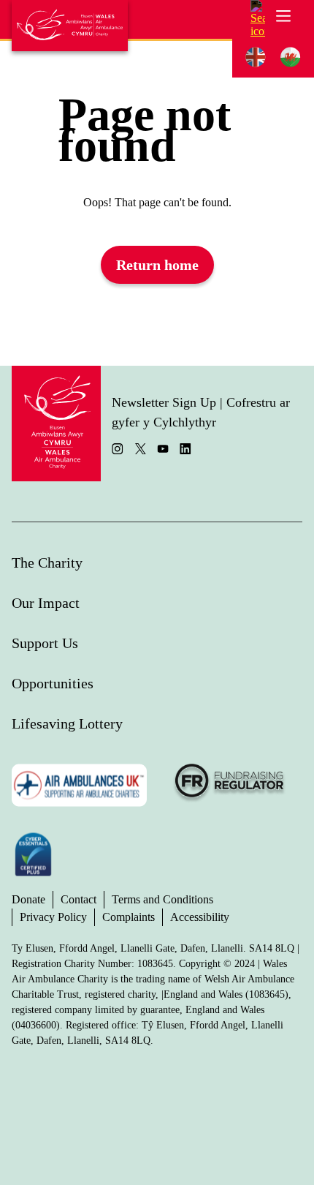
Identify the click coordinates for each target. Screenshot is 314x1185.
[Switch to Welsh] (290, 57)
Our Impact (46, 603)
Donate (28, 899)
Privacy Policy (53, 917)
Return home (157, 265)
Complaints (128, 917)
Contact (78, 899)
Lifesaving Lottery (67, 723)
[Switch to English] (255, 57)
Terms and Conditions (162, 899)
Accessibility (199, 917)
